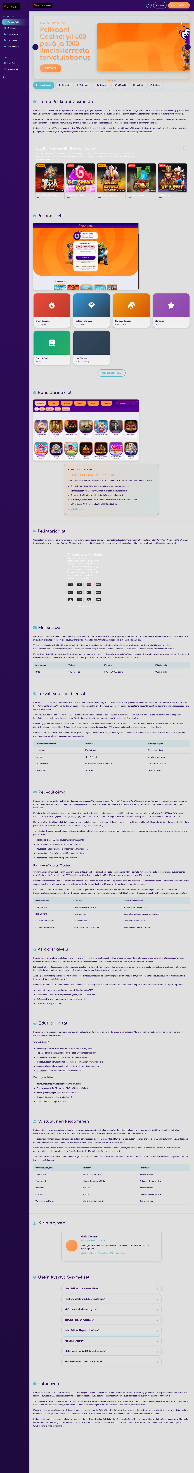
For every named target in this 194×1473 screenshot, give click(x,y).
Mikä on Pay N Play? (74, 1340)
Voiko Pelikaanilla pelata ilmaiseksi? (82, 1330)
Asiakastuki (12, 69)
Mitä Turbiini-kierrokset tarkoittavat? (83, 1361)
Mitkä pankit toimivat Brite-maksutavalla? (85, 1351)
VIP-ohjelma (13, 46)
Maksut (139, 85)
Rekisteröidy (179, 5)
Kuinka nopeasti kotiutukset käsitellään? (85, 1298)
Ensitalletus (102, 85)
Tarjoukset (12, 40)
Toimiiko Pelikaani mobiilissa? (79, 1319)
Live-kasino (12, 34)
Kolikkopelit (12, 28)
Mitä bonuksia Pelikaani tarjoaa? (81, 1309)
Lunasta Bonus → (76, 509)
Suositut (65, 85)
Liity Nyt (50, 68)
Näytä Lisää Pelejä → (111, 373)
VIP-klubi (122, 85)
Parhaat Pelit (13, 22)
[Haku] (149, 5)
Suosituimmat (45, 85)
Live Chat (11, 63)
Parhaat (156, 85)
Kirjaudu (160, 5)
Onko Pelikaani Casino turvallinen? (82, 1288)
